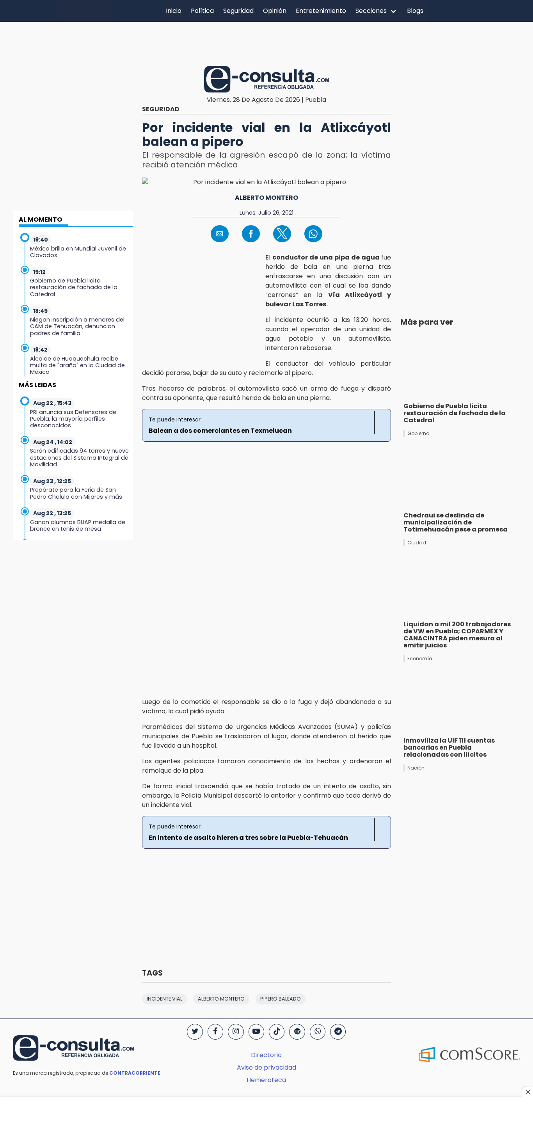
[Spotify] (297, 1032)
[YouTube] (256, 1032)
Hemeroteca (266, 1079)
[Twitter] (195, 1032)
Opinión (274, 10)
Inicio (173, 10)
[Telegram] (338, 1032)
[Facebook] (215, 1032)
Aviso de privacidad (266, 1067)
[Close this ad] (527, 1091)
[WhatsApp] (317, 1032)
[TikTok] (276, 1032)
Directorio (266, 1054)
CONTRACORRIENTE (134, 1073)
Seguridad (238, 10)
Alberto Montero (266, 197)
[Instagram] (235, 1032)
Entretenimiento (321, 10)
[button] (220, 233)
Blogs (415, 10)
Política (202, 10)
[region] (266, 42)
